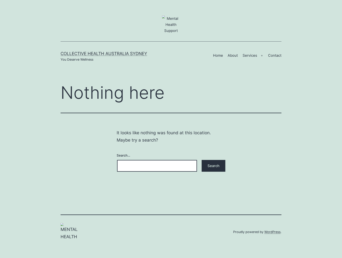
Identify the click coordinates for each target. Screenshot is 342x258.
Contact (274, 55)
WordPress (272, 232)
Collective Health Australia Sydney (104, 53)
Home (218, 55)
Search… (123, 155)
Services (250, 55)
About (233, 55)
